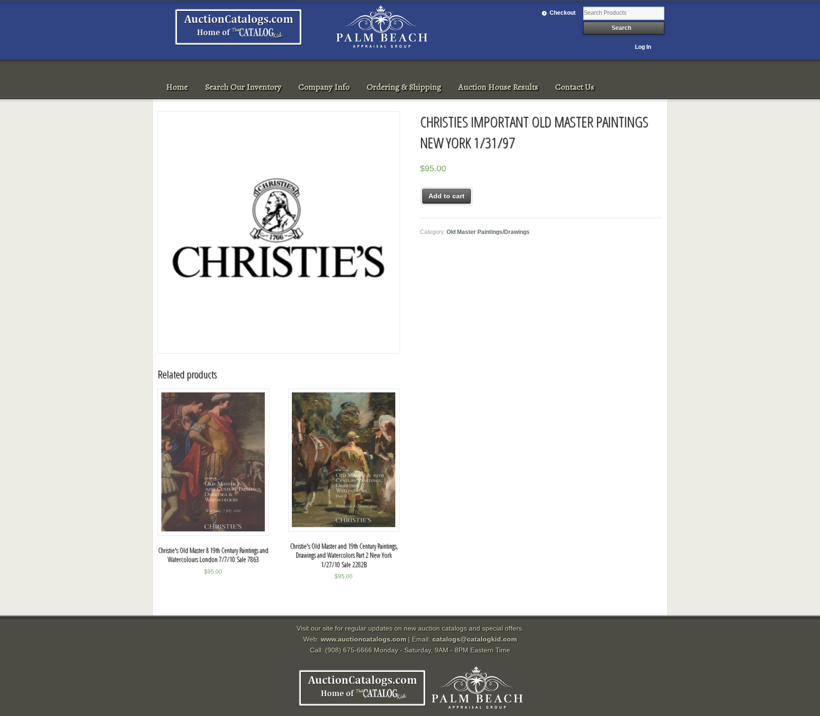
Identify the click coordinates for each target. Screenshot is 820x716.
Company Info (324, 87)
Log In (643, 47)
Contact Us (574, 87)
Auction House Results (498, 87)
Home (177, 87)
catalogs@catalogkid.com (474, 639)
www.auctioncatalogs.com (363, 639)
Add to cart (447, 196)
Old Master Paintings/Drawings (488, 232)
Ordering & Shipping (404, 87)
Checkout (563, 12)
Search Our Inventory (243, 87)
